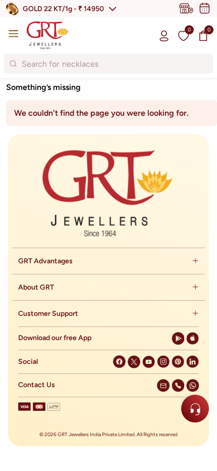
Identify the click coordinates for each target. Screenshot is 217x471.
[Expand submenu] (195, 261)
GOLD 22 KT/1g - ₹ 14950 (63, 9)
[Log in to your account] (164, 35)
